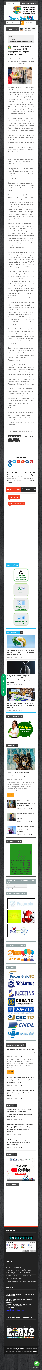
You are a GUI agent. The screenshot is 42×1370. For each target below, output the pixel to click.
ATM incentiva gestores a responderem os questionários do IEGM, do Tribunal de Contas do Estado (20, 1142)
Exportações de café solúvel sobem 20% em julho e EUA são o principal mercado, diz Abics (21, 1093)
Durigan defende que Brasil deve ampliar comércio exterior (25, 816)
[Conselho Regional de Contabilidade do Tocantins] (21, 1020)
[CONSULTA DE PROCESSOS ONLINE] (21, 908)
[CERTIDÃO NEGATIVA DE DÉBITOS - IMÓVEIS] (21, 626)
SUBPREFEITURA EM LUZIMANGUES (18, 1276)
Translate (12, 888)
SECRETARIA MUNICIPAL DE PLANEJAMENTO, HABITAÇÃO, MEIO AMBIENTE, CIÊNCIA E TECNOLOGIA (18, 1270)
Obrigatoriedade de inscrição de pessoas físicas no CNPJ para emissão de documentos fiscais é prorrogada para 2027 (20, 679)
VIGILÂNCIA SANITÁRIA (14, 1279)
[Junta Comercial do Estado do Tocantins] (21, 997)
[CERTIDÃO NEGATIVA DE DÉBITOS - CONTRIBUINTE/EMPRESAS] (21, 611)
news (10, 438)
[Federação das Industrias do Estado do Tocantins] (21, 1013)
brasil (10, 436)
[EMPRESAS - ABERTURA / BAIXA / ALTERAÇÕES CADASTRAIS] (21, 937)
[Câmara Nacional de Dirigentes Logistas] (21, 1027)
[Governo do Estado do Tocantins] (21, 988)
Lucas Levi (33, 1351)
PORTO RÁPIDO (21, 1348)
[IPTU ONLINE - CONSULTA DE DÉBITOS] (14, 922)
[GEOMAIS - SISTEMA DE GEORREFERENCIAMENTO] (21, 596)
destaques (17, 436)
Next (33, 1170)
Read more (10, 795)
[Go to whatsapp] (37, 1363)
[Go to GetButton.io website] (36, 1368)
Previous (9, 1170)
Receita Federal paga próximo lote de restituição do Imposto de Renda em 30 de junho (20, 705)
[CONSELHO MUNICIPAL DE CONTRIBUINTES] (21, 581)
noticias (12, 39)
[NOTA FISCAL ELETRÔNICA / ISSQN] (28, 922)
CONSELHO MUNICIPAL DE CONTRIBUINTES (21, 1281)
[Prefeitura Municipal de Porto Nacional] (21, 1338)
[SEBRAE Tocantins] (21, 1038)
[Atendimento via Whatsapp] (20, 738)
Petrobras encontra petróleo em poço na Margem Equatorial (26, 829)
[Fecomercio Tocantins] (21, 977)
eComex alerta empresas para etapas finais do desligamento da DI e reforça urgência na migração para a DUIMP (20, 1080)
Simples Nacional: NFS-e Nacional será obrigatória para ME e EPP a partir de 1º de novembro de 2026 (21, 652)
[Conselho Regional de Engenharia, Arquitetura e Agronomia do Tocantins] (21, 1005)
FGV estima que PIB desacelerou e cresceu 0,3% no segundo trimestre (26, 803)
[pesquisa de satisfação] (21, 961)
